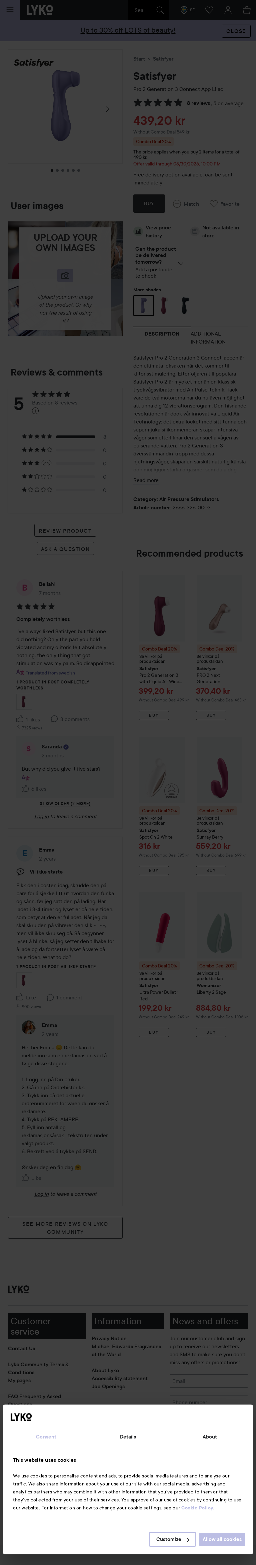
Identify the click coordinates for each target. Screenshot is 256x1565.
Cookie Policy (197, 1507)
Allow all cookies (222, 1539)
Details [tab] (128, 1437)
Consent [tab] (46, 1437)
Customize (168, 1539)
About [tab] (210, 1437)
